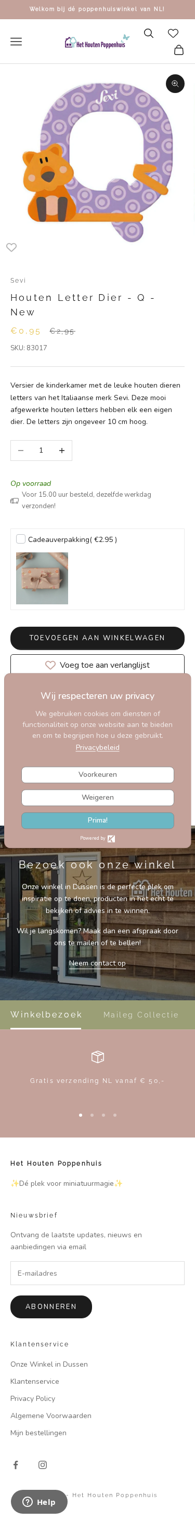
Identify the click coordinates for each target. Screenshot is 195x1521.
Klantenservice (34, 1381)
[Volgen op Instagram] (42, 1465)
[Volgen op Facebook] (15, 1465)
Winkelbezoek (46, 1015)
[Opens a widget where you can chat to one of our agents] (39, 1503)
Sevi (18, 280)
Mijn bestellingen (38, 1433)
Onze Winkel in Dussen (49, 1364)
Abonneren (51, 1307)
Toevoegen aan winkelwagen (98, 638)
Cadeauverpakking (72, 540)
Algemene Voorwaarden (51, 1416)
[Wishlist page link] (173, 33)
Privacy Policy (32, 1399)
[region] (97, 1074)
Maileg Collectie (141, 1015)
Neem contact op (97, 963)
